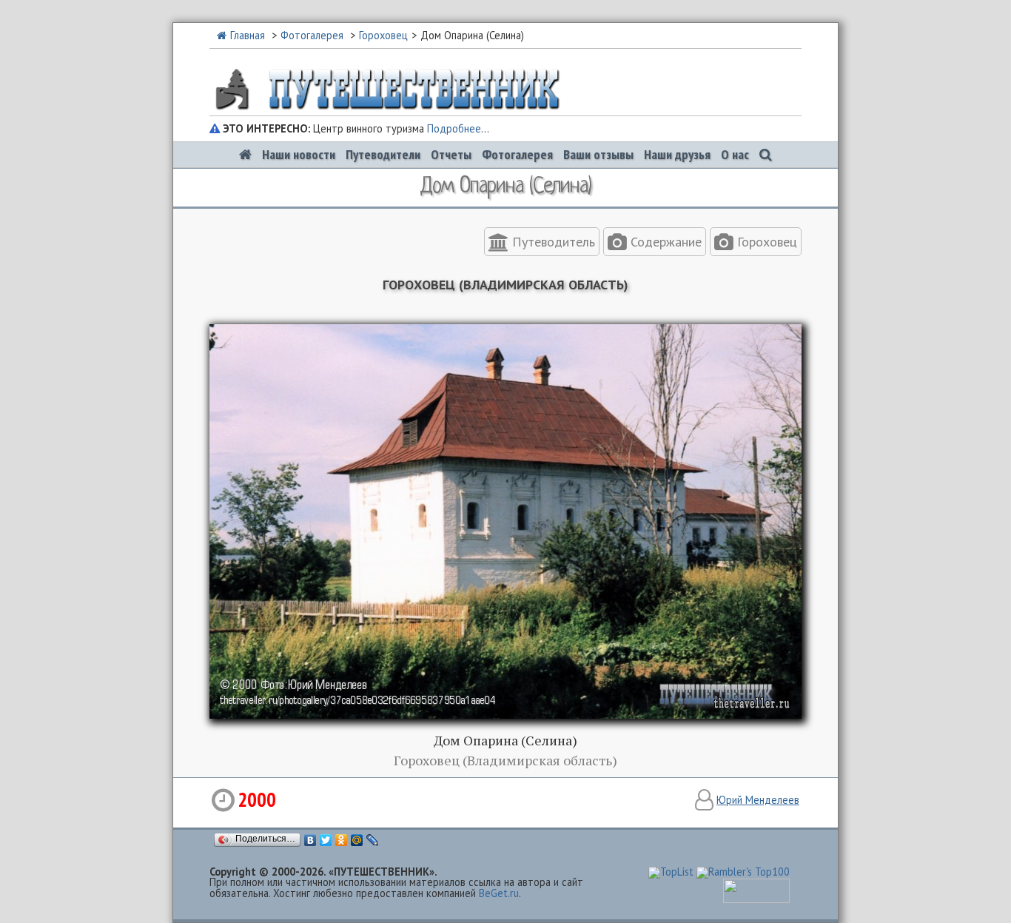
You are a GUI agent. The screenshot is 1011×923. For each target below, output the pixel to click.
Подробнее (454, 128)
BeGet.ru (499, 893)
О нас (735, 154)
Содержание (664, 241)
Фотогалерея (312, 35)
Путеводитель (551, 241)
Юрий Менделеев (757, 800)
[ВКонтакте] (310, 840)
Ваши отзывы (598, 154)
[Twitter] (326, 840)
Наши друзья (677, 154)
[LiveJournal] (372, 840)
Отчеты (451, 154)
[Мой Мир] (357, 840)
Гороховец (383, 35)
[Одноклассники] (341, 840)
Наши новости (298, 154)
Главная (247, 35)
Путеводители (383, 154)
